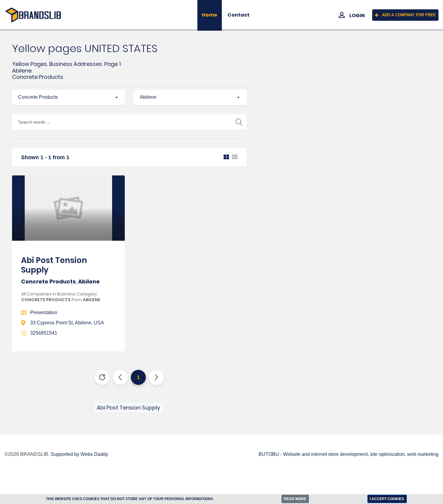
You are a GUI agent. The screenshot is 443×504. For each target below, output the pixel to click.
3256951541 (43, 332)
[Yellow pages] (37, 15)
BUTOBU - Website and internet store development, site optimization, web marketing (348, 454)
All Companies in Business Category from (60, 297)
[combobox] (68, 97)
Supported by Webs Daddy (79, 454)
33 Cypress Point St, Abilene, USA (67, 322)
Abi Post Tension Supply (54, 265)
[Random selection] (102, 377)
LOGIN (357, 15)
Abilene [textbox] (148, 97)
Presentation (43, 312)
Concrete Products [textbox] (38, 97)
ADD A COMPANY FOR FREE (409, 15)
